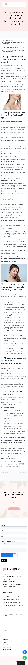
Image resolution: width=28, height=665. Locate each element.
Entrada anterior (5, 472)
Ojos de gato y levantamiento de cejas (12, 602)
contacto (5, 453)
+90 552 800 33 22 (6, 644)
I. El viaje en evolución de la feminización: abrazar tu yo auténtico (13, 43)
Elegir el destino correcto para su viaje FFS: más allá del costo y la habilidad (13, 48)
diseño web (8, 661)
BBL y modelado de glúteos (9, 608)
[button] (22, 4)
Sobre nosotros (6, 630)
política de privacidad (8, 627)
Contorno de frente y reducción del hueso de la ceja (13, 611)
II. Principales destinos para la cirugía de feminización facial (11, 45)
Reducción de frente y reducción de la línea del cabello (13, 615)
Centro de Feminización (20, 658)
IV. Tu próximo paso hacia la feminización (12, 52)
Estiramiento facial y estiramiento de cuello (13, 605)
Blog (9, 461)
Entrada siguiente (22, 472)
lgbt (7, 466)
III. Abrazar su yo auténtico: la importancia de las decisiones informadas (13, 51)
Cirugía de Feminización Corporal (11, 596)
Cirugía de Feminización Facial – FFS (11, 599)
